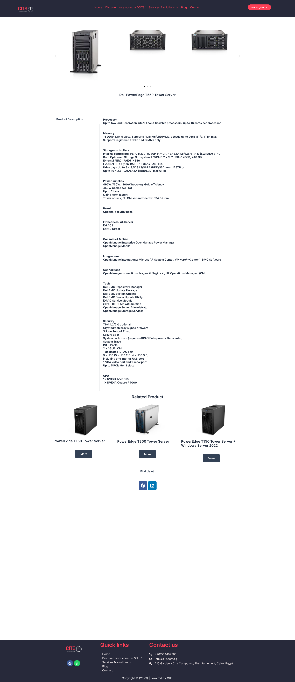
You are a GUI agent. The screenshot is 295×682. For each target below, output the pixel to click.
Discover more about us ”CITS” (125, 7)
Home (98, 7)
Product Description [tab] (69, 119)
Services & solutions (162, 7)
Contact (195, 7)
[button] (163, 7)
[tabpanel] (171, 252)
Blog (184, 7)
